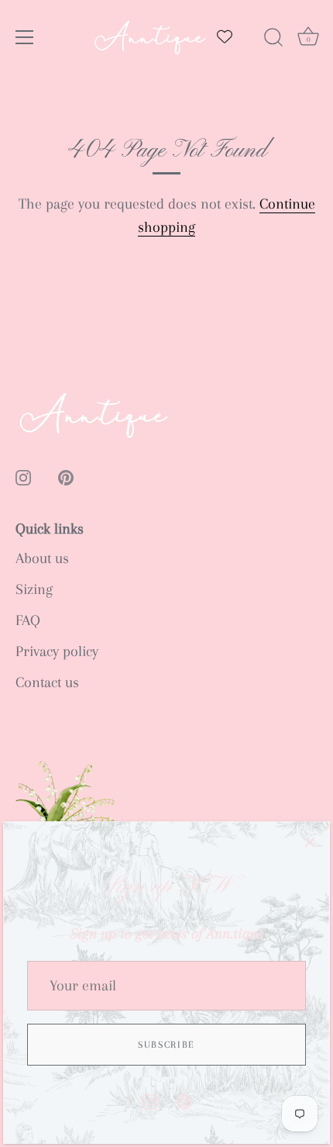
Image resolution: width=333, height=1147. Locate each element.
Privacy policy (56, 651)
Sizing (34, 589)
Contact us (47, 682)
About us (42, 558)
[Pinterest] (184, 1100)
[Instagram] (149, 1100)
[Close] (310, 841)
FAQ (27, 620)
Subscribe (166, 1044)
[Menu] (25, 37)
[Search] (273, 39)
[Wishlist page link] (224, 36)
